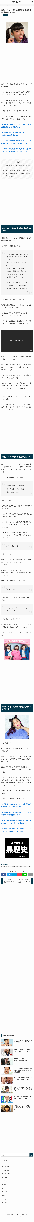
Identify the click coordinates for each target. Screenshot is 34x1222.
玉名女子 (25, 866)
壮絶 (17, 866)
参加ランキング (17, 1217)
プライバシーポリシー (16, 1215)
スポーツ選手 (7, 1173)
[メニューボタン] (2, 2)
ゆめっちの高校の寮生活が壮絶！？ (17, 171)
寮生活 (20, 866)
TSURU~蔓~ (17, 2)
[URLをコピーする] (30, 874)
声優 (4, 1184)
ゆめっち (5, 866)
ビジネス (5, 1181)
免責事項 (8, 1215)
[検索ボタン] (32, 2)
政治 (4, 1188)
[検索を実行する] (31, 1155)
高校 (29, 866)
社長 (4, 1199)
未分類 (5, 1192)
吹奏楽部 (13, 866)
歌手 (4, 1195)
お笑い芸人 (5, 15)
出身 (9, 866)
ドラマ (5, 1177)
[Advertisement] (17, 63)
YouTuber (6, 1166)
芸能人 (5, 1202)
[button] (3, 874)
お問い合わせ (25, 1215)
